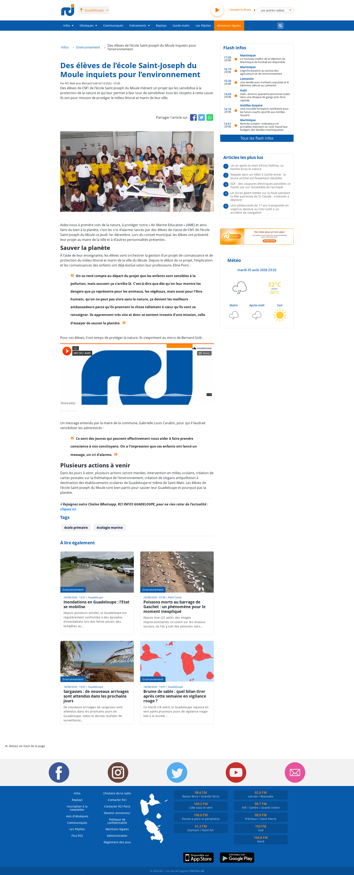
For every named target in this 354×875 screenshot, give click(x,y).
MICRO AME (71, 410)
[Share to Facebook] (193, 117)
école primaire (76, 527)
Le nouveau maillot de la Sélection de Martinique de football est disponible (262, 60)
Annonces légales (229, 25)
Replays (161, 25)
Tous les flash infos (257, 138)
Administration (117, 836)
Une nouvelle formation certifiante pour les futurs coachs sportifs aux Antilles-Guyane (264, 112)
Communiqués (113, 25)
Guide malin (181, 25)
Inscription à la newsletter (77, 808)
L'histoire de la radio (117, 793)
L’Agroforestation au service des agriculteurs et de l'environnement (261, 72)
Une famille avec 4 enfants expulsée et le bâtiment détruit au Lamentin (264, 83)
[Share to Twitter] (201, 117)
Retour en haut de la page (27, 746)
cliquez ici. (68, 509)
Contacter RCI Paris (117, 806)
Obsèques (87, 25)
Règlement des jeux (117, 842)
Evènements (137, 25)
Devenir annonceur (117, 813)
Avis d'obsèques (77, 816)
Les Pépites (203, 25)
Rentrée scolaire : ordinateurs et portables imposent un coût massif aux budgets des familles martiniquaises (264, 127)
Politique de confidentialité (117, 821)
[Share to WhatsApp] (209, 117)
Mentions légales (117, 829)
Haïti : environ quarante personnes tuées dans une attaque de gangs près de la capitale (265, 97)
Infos (66, 25)
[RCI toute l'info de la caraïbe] (67, 10)
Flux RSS (77, 836)
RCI (61, 410)
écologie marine (110, 527)
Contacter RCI (117, 800)
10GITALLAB (196, 871)
